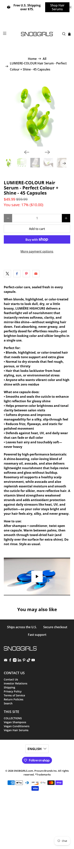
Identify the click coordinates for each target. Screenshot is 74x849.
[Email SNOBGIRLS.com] (5, 661)
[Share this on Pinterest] (26, 273)
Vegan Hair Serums (16, 730)
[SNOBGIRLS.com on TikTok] (28, 661)
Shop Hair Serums (57, 7)
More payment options (36, 251)
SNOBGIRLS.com (23, 770)
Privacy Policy (13, 691)
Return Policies (13, 699)
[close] (70, 7)
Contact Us (11, 679)
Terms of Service (14, 695)
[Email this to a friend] (35, 273)
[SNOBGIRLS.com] (37, 33)
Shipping (9, 687)
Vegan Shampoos (15, 722)
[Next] (47, 152)
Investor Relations (15, 683)
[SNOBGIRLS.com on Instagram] (15, 661)
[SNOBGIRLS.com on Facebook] (10, 661)
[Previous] (26, 152)
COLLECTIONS (13, 718)
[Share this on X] (7, 273)
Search (8, 703)
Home (32, 58)
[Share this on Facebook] (16, 273)
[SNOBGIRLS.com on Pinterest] (24, 661)
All (44, 58)
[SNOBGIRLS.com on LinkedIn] (19, 661)
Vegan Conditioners (16, 726)
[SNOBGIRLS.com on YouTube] (33, 661)
